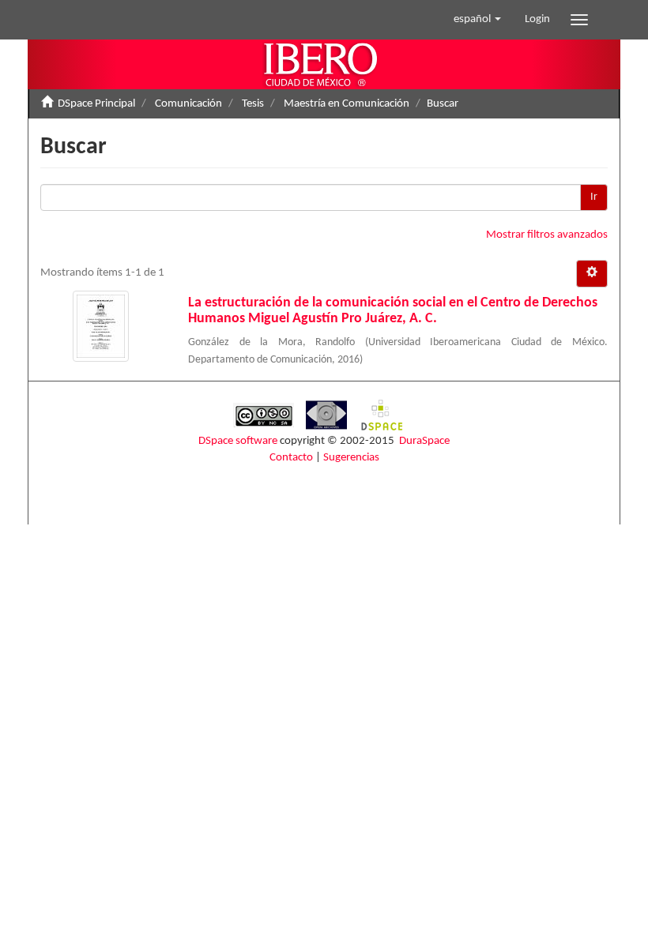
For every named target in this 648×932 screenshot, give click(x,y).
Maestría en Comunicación (346, 104)
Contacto (291, 458)
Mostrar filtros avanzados (547, 235)
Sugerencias (351, 458)
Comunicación (188, 104)
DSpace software (237, 441)
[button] (477, 19)
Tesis (253, 104)
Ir (593, 197)
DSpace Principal (96, 104)
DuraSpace (424, 441)
